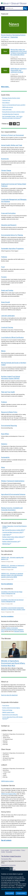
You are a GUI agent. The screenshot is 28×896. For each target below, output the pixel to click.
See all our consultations (7, 616)
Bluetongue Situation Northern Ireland (11, 98)
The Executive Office (6, 859)
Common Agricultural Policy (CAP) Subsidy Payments (12, 718)
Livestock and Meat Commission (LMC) (12, 532)
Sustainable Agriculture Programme (10, 114)
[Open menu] (2, 8)
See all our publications (7, 584)
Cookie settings (5, 868)
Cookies (3, 851)
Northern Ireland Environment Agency (11, 707)
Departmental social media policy (10, 714)
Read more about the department (9, 695)
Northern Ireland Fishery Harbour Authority (13, 537)
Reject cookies (9, 893)
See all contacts (6, 840)
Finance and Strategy (7, 710)
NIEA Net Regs (6, 544)
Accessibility (9, 851)
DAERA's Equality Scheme (8, 712)
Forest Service (5, 705)
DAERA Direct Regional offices (8, 794)
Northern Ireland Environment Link (11, 541)
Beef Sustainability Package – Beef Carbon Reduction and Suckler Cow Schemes (13, 117)
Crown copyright (5, 850)
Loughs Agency (6, 534)
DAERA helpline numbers (7, 781)
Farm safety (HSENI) (8, 539)
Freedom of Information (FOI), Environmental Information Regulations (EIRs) (12, 629)
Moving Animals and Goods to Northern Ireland (13, 111)
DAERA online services (7, 107)
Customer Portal (6, 100)
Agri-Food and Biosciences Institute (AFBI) (13, 530)
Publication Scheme (19, 631)
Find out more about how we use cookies (11, 889)
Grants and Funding (6, 109)
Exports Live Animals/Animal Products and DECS (13, 105)
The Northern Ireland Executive (11, 856)
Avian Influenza (5, 102)
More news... (5, 87)
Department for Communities (8, 865)
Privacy (23, 850)
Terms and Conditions (15, 850)
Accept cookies (21, 893)
